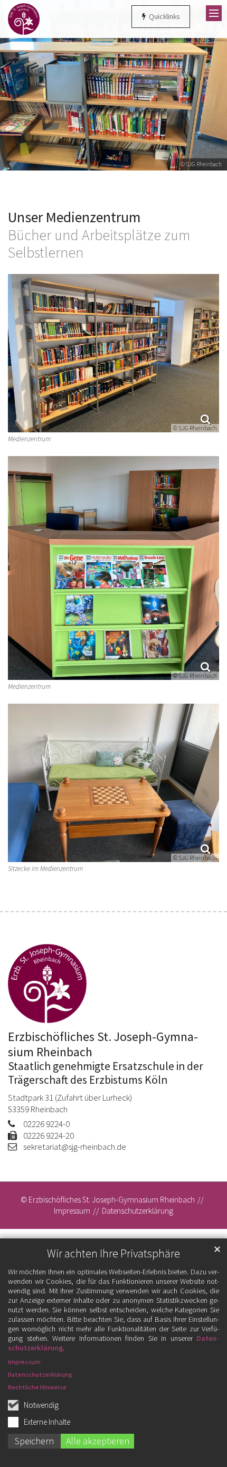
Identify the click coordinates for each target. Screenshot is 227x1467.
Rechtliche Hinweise (37, 1387)
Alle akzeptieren (97, 1441)
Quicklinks (163, 16)
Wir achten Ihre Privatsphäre (113, 1253)
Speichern (34, 1441)
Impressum (24, 1362)
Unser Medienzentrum (74, 217)
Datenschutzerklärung (40, 1374)
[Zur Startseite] (24, 19)
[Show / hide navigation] (214, 13)
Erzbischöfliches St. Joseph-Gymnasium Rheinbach (103, 1044)
